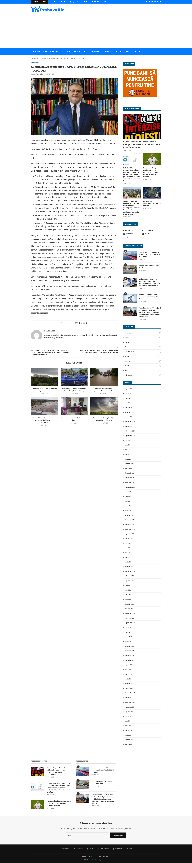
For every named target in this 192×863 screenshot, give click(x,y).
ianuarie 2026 (129, 417)
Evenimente (96, 51)
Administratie (80, 51)
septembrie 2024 (130, 487)
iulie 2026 (128, 393)
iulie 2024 (128, 492)
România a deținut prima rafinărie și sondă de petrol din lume (149, 297)
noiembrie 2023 (129, 524)
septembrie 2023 (130, 534)
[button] (50, 2)
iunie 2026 (128, 398)
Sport (128, 51)
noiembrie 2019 (129, 697)
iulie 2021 (128, 627)
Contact (104, 2)
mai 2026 (128, 403)
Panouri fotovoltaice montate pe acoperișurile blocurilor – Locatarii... (45, 420)
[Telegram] (157, 2)
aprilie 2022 (128, 595)
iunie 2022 (128, 585)
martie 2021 (128, 641)
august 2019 (129, 712)
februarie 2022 (129, 604)
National (138, 51)
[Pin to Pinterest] (84, 323)
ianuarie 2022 (129, 609)
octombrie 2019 (130, 702)
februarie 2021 (129, 646)
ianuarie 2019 (129, 744)
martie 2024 (128, 510)
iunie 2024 (128, 496)
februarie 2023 (129, 566)
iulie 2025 (128, 440)
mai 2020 (128, 669)
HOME (84, 856)
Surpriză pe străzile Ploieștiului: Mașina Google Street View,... (74, 390)
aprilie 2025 (128, 454)
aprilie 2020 (128, 674)
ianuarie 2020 (129, 688)
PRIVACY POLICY (104, 856)
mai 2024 (128, 501)
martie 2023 (128, 562)
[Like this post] (77, 323)
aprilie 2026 (128, 407)
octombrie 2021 (130, 618)
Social (119, 51)
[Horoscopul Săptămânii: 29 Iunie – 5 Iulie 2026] (152, 193)
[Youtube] (149, 2)
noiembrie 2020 (129, 655)
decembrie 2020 (130, 651)
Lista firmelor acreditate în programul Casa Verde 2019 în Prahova (149, 254)
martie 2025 (128, 459)
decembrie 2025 (130, 421)
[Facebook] (146, 2)
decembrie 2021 (130, 613)
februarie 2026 (129, 412)
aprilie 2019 (128, 730)
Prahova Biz (39, 74)
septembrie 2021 (130, 623)
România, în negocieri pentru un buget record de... (45, 390)
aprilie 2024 (128, 506)
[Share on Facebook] (79, 323)
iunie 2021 (128, 632)
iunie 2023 (128, 548)
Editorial (66, 51)
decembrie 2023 (130, 520)
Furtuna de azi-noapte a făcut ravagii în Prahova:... (104, 419)
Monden (108, 51)
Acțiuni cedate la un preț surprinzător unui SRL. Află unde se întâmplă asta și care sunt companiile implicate (149, 282)
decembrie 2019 (130, 693)
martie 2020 (128, 679)
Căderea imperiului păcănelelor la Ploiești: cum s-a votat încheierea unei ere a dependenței (141, 145)
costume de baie (128, 101)
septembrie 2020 (130, 660)
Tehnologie (143, 375)
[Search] (160, 51)
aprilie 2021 (128, 637)
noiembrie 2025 (129, 426)
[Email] (152, 2)
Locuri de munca (51, 51)
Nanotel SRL (92, 860)
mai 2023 (128, 552)
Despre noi (84, 2)
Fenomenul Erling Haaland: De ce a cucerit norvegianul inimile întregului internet (150, 172)
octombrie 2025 (130, 431)
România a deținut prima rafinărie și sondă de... (70, 2)
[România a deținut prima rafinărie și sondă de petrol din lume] (130, 298)
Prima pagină (35, 58)
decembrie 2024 (130, 473)
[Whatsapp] (155, 2)
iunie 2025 (128, 445)
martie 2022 (128, 599)
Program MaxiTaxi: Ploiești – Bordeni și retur (150, 267)
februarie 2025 (129, 464)
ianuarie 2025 (129, 468)
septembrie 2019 (130, 707)
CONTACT (92, 856)
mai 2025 (128, 449)
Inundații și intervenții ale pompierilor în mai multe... (104, 390)
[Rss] (160, 2)
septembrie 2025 (130, 435)
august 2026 (129, 389)
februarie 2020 (129, 683)
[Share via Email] (86, 323)
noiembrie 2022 (129, 576)
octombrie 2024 (130, 482)
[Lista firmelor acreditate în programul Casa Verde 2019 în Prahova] (130, 255)
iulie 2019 (128, 716)
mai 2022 (128, 590)
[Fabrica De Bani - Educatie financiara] (140, 70)
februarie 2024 (129, 515)
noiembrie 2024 (129, 478)
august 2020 (129, 665)
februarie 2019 (129, 740)
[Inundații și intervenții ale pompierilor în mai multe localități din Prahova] (104, 377)
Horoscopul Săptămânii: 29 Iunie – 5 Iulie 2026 (152, 203)
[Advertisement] (96, 29)
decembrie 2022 (130, 571)
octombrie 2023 (130, 529)
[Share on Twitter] (81, 323)
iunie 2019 (128, 721)
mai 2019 (128, 725)
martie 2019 (128, 735)
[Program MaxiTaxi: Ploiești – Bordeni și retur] (130, 269)
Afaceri (36, 51)
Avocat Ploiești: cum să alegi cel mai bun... (74, 419)
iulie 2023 (128, 543)
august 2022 (129, 581)
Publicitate (95, 2)
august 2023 (129, 538)
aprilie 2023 (128, 557)
